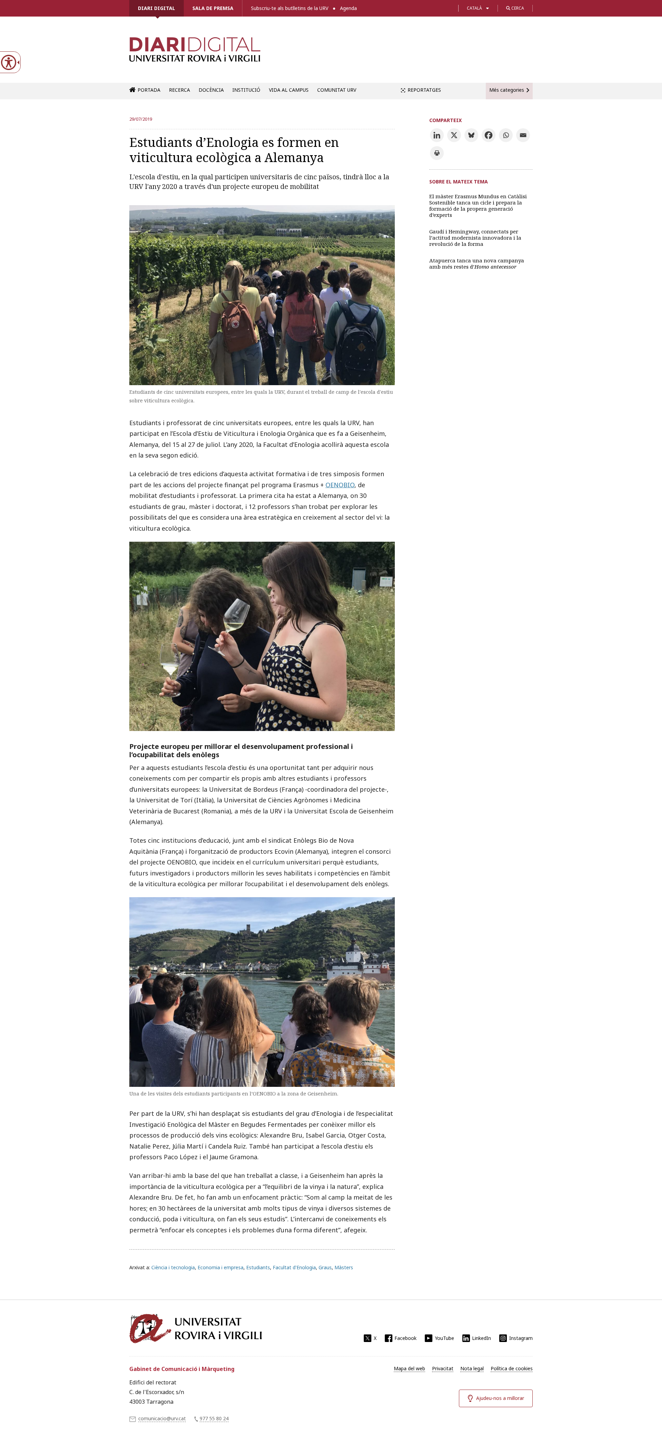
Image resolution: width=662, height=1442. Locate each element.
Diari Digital (156, 8)
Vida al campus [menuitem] (289, 90)
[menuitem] (409, 1368)
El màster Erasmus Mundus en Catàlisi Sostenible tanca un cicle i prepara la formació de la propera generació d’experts (478, 205)
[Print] (437, 153)
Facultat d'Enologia (294, 1267)
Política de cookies (512, 1368)
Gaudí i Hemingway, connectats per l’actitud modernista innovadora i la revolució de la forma (475, 237)
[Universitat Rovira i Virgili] (195, 1328)
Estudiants (258, 1267)
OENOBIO (339, 485)
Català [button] (474, 8)
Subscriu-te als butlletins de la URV (289, 8)
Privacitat (442, 1368)
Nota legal (472, 1368)
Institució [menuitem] (246, 90)
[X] (454, 135)
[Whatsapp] (506, 135)
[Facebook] (488, 135)
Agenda (348, 8)
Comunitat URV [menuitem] (336, 90)
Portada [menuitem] (149, 90)
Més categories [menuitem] (506, 90)
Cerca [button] (517, 8)
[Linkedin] (437, 135)
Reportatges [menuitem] (424, 90)
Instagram (521, 1338)
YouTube (444, 1338)
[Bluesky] (471, 135)
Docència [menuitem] (211, 90)
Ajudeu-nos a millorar (500, 1398)
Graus (325, 1267)
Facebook (405, 1338)
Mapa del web (409, 1368)
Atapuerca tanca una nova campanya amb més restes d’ (476, 263)
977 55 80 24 (214, 1418)
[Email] (523, 135)
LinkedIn (481, 1338)
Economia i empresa (220, 1267)
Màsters (343, 1267)
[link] (194, 53)
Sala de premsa (212, 8)
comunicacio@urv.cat (162, 1418)
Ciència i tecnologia (173, 1267)
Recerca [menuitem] (179, 90)
